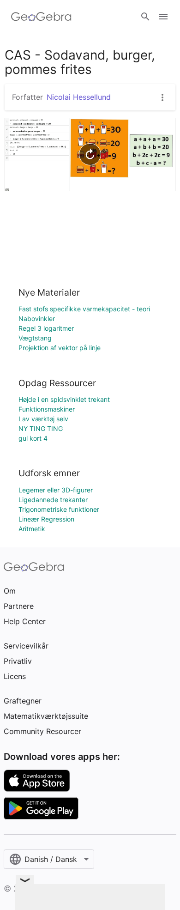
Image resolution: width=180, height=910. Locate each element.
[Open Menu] (163, 16)
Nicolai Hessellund (79, 97)
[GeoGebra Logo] (41, 16)
